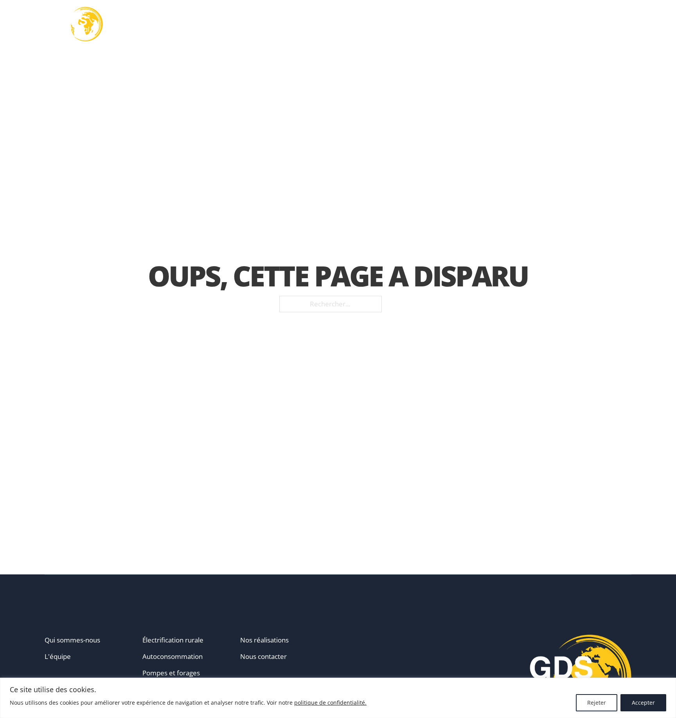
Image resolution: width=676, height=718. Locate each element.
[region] (338, 698)
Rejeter (596, 702)
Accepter (643, 702)
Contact (587, 24)
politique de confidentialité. (330, 702)
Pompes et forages (171, 672)
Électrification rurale (172, 639)
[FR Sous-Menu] (628, 24)
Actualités (542, 24)
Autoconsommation (172, 656)
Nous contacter (263, 656)
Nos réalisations (482, 24)
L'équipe (58, 656)
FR (618, 24)
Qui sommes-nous (72, 639)
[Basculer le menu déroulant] (365, 24)
